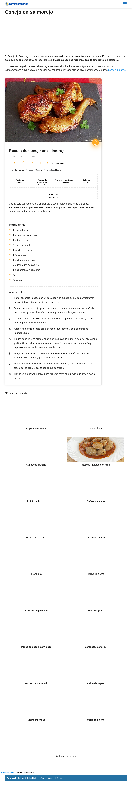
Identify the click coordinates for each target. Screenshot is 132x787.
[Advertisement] (66, 34)
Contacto (60, 778)
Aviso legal (11, 778)
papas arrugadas (117, 70)
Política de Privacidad (27, 778)
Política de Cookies (46, 778)
